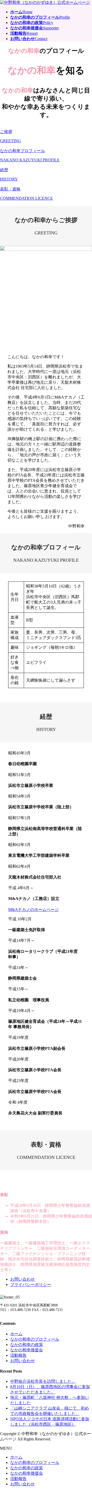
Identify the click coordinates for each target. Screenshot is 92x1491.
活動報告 (18, 1355)
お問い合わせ (22, 1279)
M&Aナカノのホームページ (33, 909)
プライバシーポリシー (30, 1284)
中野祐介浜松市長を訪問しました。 (43, 1381)
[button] (46, 136)
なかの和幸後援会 (26, 1350)
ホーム (16, 1334)
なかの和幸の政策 (26, 1344)
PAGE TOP (85, 1441)
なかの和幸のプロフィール (34, 1339)
